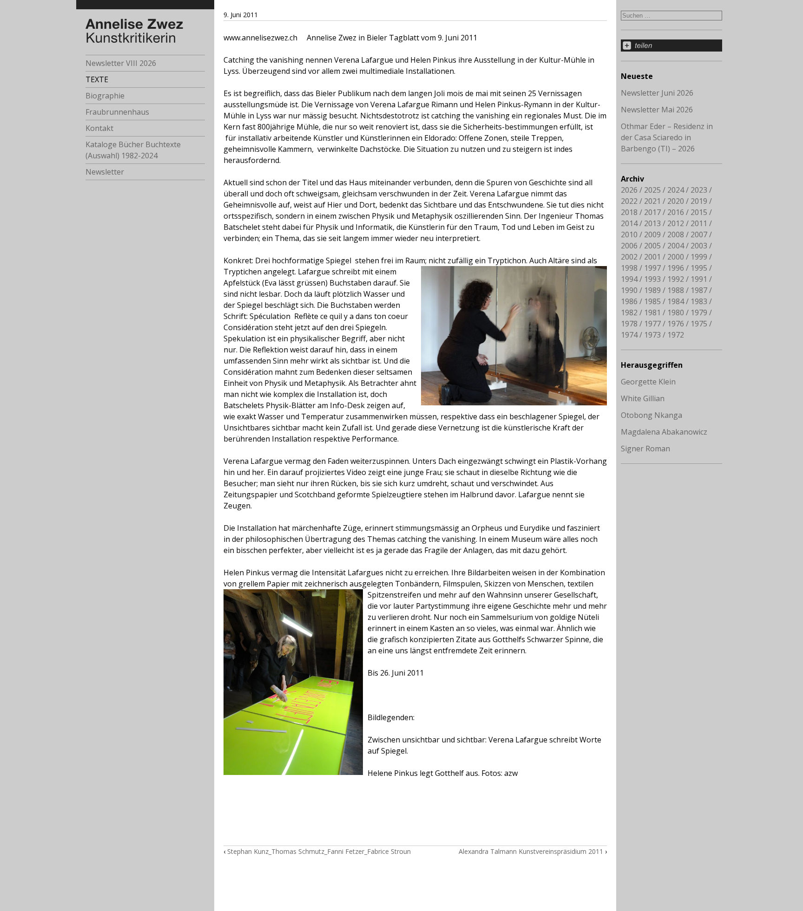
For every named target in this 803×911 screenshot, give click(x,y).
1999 (699, 257)
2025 (652, 190)
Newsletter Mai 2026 (657, 109)
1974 (629, 335)
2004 (675, 246)
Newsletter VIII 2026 (121, 63)
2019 (699, 201)
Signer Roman (645, 448)
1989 (652, 290)
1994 (629, 279)
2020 (675, 201)
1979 (699, 312)
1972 (675, 335)
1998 (629, 268)
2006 (629, 246)
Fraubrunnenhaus (117, 112)
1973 (652, 335)
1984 (675, 301)
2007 (699, 234)
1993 (652, 279)
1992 (675, 279)
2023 (699, 190)
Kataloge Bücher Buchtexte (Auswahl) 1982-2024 (133, 150)
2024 (675, 190)
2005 (652, 246)
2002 (629, 257)
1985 (652, 301)
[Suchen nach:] (671, 15)
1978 (629, 324)
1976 (675, 324)
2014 (629, 223)
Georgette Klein (648, 382)
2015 (699, 212)
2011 (699, 223)
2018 (629, 212)
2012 (675, 223)
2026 (629, 190)
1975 (699, 324)
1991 (699, 279)
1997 (652, 268)
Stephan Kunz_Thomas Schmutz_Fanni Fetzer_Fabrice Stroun (319, 851)
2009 (652, 234)
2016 (675, 212)
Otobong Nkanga (651, 415)
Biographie (105, 96)
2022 (629, 201)
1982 (629, 312)
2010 (629, 234)
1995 (699, 268)
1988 (675, 290)
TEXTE (97, 79)
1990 (629, 290)
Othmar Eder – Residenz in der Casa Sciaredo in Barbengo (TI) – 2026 (667, 137)
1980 (675, 312)
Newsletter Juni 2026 (657, 93)
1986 (629, 301)
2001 (652, 257)
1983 (699, 301)
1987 (699, 290)
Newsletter (105, 172)
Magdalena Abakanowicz (664, 432)
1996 (675, 268)
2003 (699, 246)
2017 (652, 212)
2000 (675, 257)
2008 (675, 234)
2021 (652, 201)
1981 (652, 312)
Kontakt (99, 128)
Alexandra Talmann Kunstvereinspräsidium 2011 (531, 851)
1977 (652, 324)
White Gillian (643, 398)
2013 (652, 223)
